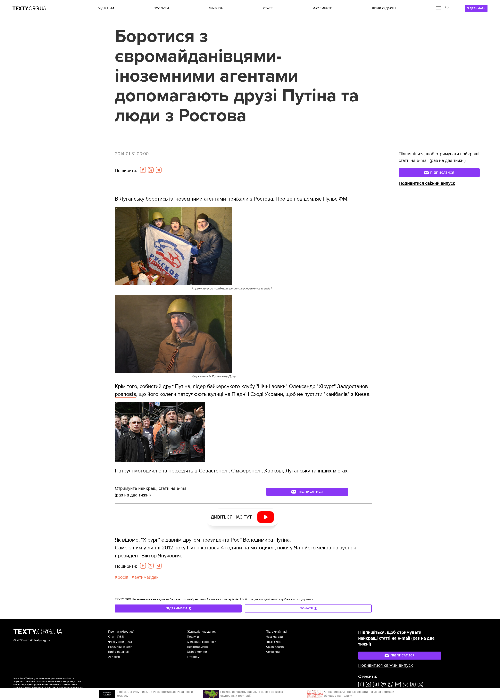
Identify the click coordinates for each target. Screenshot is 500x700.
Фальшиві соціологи (201, 642)
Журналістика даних (201, 632)
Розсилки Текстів (120, 647)
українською (41, 684)
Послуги (193, 637)
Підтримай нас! (276, 632)
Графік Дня (273, 642)
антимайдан (146, 577)
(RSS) (120, 637)
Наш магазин (275, 637)
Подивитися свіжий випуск (427, 183)
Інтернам (193, 657)
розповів (125, 394)
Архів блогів (275, 647)
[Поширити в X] (151, 170)
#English (114, 657)
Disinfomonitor (197, 652)
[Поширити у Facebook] (143, 170)
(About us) (127, 632)
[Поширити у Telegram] (159, 170)
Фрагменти (116, 642)
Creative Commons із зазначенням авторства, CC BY (53, 681)
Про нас (114, 632)
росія (123, 577)
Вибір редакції (118, 652)
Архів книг (273, 652)
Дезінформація (198, 647)
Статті (112, 637)
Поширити (126, 170)
